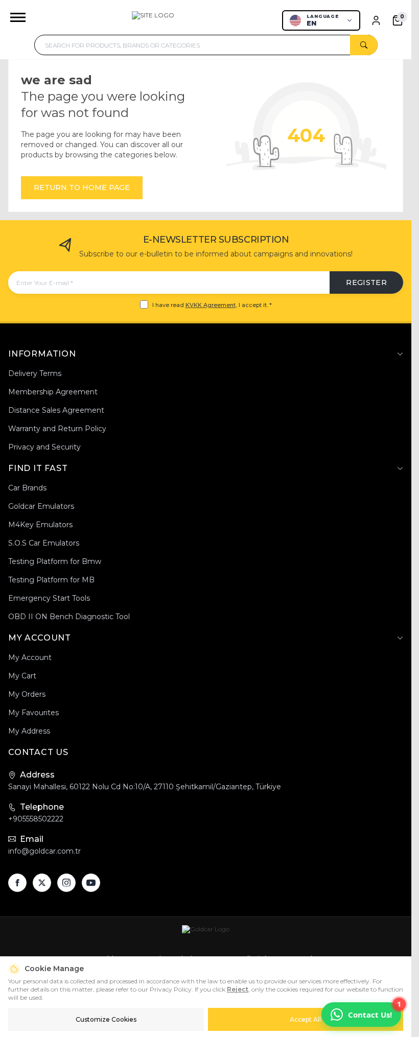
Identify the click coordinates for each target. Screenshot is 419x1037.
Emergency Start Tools (49, 598)
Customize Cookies (106, 1019)
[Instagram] (66, 883)
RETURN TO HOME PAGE (82, 187)
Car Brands (27, 487)
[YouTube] (91, 883)
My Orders (26, 694)
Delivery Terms (34, 373)
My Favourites (33, 712)
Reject (237, 989)
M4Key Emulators (40, 524)
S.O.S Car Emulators (43, 543)
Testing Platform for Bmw (54, 561)
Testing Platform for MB (51, 579)
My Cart (22, 675)
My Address (29, 731)
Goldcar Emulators (41, 506)
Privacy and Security (44, 447)
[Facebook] (17, 883)
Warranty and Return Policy (57, 428)
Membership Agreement (53, 391)
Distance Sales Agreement (56, 410)
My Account (30, 657)
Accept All (305, 1019)
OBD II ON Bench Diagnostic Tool (69, 616)
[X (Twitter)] (42, 883)
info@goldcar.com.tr (44, 851)
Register (366, 282)
